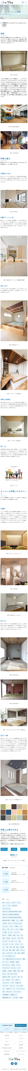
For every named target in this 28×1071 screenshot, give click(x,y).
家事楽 (18, 950)
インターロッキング (9, 953)
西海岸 (21, 920)
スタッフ (4, 905)
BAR (18, 935)
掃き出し (8, 980)
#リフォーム (10, 860)
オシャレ (11, 926)
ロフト (4, 988)
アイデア (12, 983)
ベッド (21, 926)
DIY (3, 962)
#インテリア (17, 860)
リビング (9, 923)
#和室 (23, 860)
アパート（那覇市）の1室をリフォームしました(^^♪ (12, 959)
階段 (11, 974)
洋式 (3, 950)
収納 (22, 938)
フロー (17, 920)
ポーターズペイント (6, 968)
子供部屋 (16, 926)
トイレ (21, 944)
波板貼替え (5, 971)
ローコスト (18, 965)
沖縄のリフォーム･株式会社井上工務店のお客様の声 (12, 917)
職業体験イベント (14, 994)
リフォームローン (6, 983)
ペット (16, 941)
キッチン (12, 929)
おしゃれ (17, 944)
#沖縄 (4, 860)
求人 (14, 988)
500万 (4, 991)
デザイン (4, 974)
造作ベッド (5, 935)
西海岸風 (17, 962)
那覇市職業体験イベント (7, 997)
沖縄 (3, 902)
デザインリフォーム (6, 965)
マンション (12, 944)
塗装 (18, 977)
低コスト (15, 974)
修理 (19, 971)
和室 (19, 938)
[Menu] (25, 2)
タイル (21, 935)
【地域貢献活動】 (6, 994)
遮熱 (15, 953)
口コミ (4, 980)
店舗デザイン (9, 988)
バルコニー (23, 950)
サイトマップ (21, 1054)
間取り (14, 935)
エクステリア (14, 938)
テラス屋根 (5, 932)
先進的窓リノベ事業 (6, 977)
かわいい (4, 929)
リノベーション (5, 944)
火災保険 (9, 971)
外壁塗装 (8, 938)
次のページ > (23, 849)
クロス (17, 929)
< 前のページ (4, 849)
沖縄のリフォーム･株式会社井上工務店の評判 (11, 914)
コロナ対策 (5, 923)
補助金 (13, 950)
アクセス (9, 905)
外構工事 (21, 929)
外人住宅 (13, 965)
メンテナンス (5, 941)
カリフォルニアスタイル (17, 923)
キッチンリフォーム (17, 991)
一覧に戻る (14, 849)
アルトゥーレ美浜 (19, 985)
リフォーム (8, 902)
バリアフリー (13, 977)
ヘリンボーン (13, 968)
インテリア (10, 932)
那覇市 (24, 959)
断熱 (19, 953)
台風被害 (14, 971)
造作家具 (9, 935)
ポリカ (19, 968)
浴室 (14, 947)
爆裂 (17, 947)
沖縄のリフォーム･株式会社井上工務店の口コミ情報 (12, 911)
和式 (6, 950)
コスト (4, 947)
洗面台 (4, 938)
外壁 (8, 929)
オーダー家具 (15, 997)
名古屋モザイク (18, 983)
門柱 (8, 974)
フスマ (13, 980)
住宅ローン (18, 980)
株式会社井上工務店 (6, 920)
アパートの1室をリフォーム (10, 956)
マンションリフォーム (20, 988)
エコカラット (12, 985)
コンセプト (14, 902)
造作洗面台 (12, 962)
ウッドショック (5, 926)
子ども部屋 (22, 947)
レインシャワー (5, 985)
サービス (18, 902)
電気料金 (22, 953)
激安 (20, 941)
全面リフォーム (9, 991)
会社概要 (13, 920)
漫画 (7, 947)
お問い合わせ (14, 905)
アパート (6, 962)
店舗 (10, 950)
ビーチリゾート (16, 932)
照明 (22, 971)
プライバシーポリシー (6, 908)
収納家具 (21, 997)
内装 (3, 953)
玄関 (12, 941)
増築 (11, 947)
